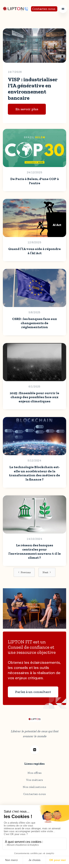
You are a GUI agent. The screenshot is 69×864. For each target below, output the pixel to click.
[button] (63, 9)
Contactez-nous (43, 9)
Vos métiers (34, 780)
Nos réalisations (34, 787)
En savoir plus (27, 109)
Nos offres (35, 773)
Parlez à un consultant (33, 692)
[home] (13, 8)
